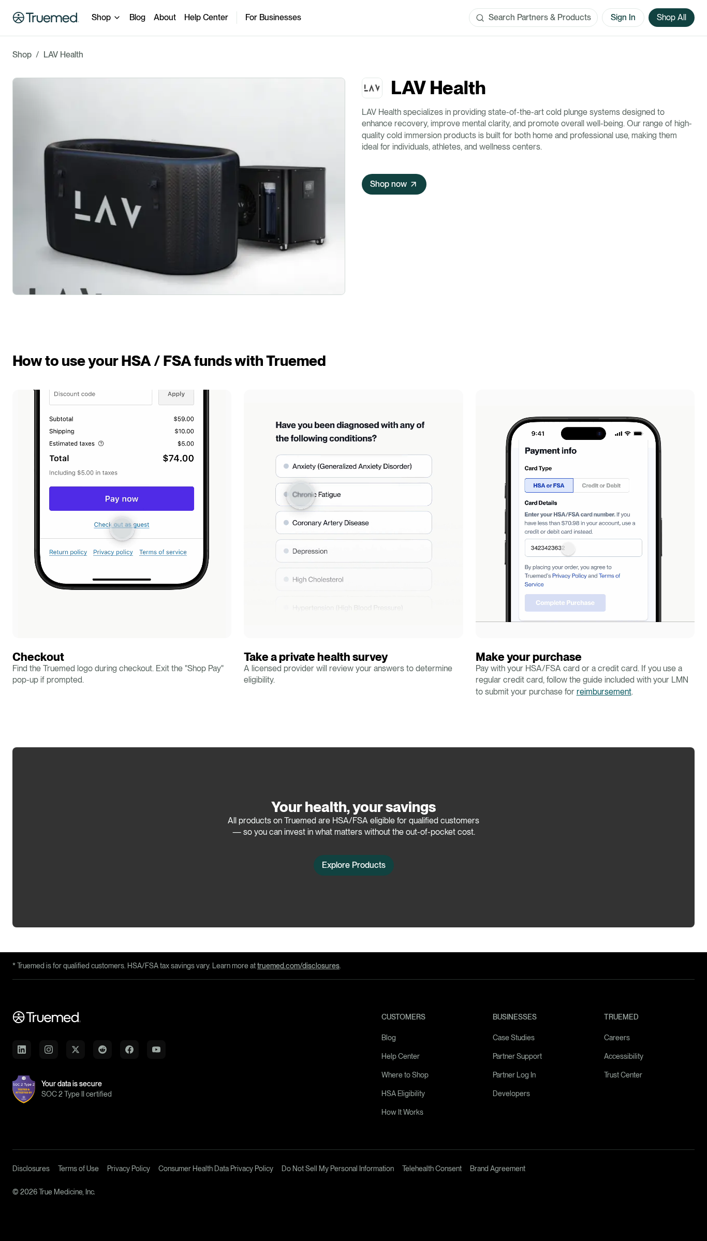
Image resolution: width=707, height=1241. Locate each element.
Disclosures (31, 1168)
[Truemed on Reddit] (102, 1049)
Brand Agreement (497, 1168)
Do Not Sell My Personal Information (338, 1168)
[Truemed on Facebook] (129, 1049)
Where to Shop (405, 1075)
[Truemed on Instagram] (48, 1049)
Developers (511, 1093)
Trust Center (623, 1075)
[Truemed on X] (75, 1049)
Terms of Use (78, 1168)
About (165, 17)
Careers (617, 1037)
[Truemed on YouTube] (156, 1049)
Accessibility (623, 1056)
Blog (137, 17)
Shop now (388, 184)
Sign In (623, 17)
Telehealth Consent (432, 1168)
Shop (101, 17)
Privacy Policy (128, 1168)
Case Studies (514, 1037)
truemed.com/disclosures (298, 966)
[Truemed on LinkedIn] (21, 1049)
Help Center (206, 17)
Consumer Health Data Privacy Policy (215, 1168)
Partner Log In (514, 1075)
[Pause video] (23, 627)
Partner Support (517, 1056)
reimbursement (604, 692)
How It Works (402, 1112)
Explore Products (354, 865)
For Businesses (273, 17)
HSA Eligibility (403, 1093)
